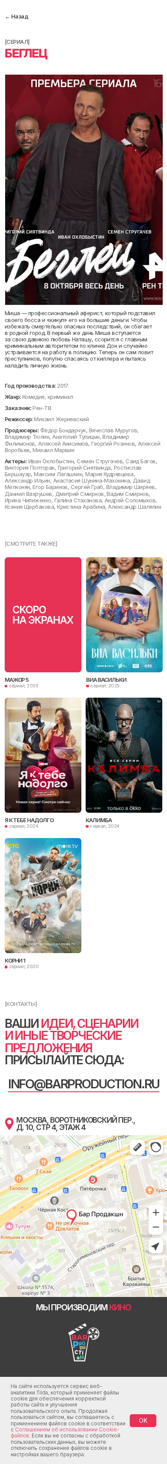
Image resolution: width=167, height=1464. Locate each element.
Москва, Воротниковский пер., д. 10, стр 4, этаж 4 (75, 1123)
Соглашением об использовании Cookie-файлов (65, 1432)
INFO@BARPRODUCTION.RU (84, 1083)
